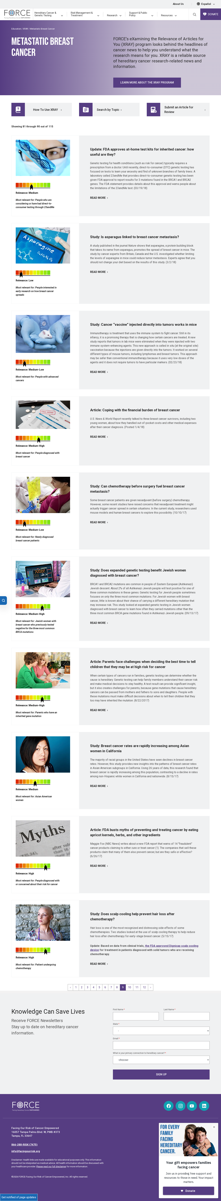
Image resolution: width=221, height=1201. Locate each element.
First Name (119, 1009)
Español (206, 4)
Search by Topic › (109, 109)
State (116, 1024)
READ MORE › (99, 197)
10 (129, 987)
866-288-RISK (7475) (24, 1144)
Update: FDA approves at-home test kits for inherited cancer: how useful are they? (142, 152)
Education (16, 29)
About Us (178, 4)
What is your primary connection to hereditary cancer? (139, 1053)
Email (116, 1038)
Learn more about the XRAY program (147, 82)
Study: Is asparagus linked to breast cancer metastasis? (134, 237)
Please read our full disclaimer (51, 1166)
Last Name (169, 1009)
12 (144, 987)
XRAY (25, 29)
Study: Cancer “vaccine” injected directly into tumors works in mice (143, 324)
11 (136, 987)
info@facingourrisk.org (25, 1151)
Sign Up (161, 1074)
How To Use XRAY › (47, 109)
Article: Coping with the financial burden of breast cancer (135, 410)
